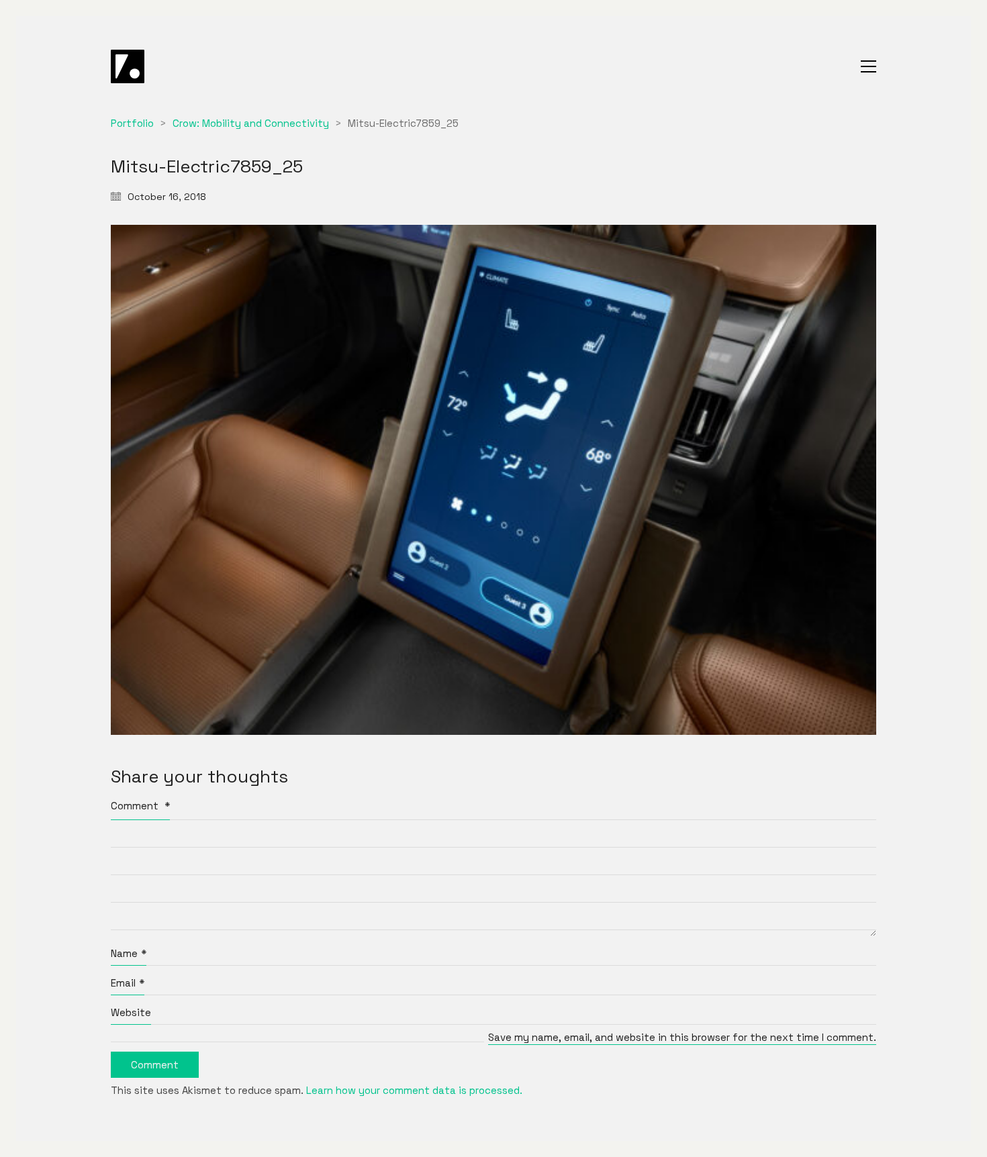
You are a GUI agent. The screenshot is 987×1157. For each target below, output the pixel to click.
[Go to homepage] (127, 66)
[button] (868, 66)
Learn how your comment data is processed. (414, 1090)
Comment (140, 805)
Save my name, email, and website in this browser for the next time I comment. (682, 1037)
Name (128, 953)
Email (127, 982)
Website (131, 1012)
